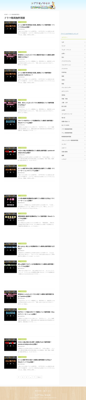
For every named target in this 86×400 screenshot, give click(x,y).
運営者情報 (38, 391)
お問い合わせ (48, 391)
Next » (39, 377)
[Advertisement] (29, 44)
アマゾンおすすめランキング (69, 34)
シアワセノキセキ (43, 395)
